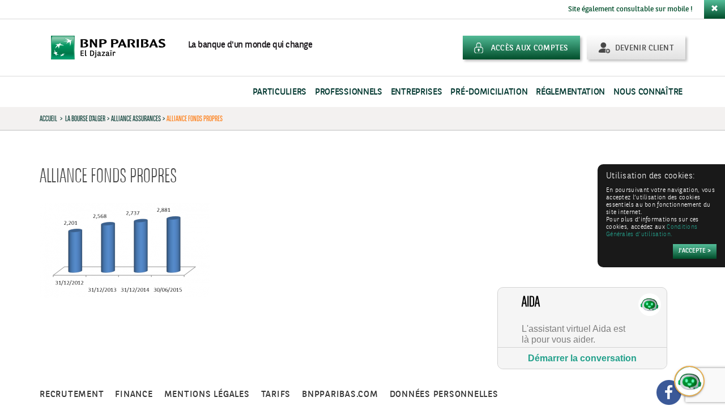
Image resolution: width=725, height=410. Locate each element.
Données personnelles (444, 394)
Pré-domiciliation (488, 92)
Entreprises (416, 92)
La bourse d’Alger (85, 118)
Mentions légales (207, 394)
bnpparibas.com (340, 394)
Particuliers (279, 92)
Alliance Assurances (136, 118)
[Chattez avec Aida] (689, 381)
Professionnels (348, 92)
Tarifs (276, 394)
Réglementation (570, 92)
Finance (133, 394)
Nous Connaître (648, 92)
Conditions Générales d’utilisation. (651, 231)
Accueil (48, 118)
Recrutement (72, 394)
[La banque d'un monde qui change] (114, 47)
